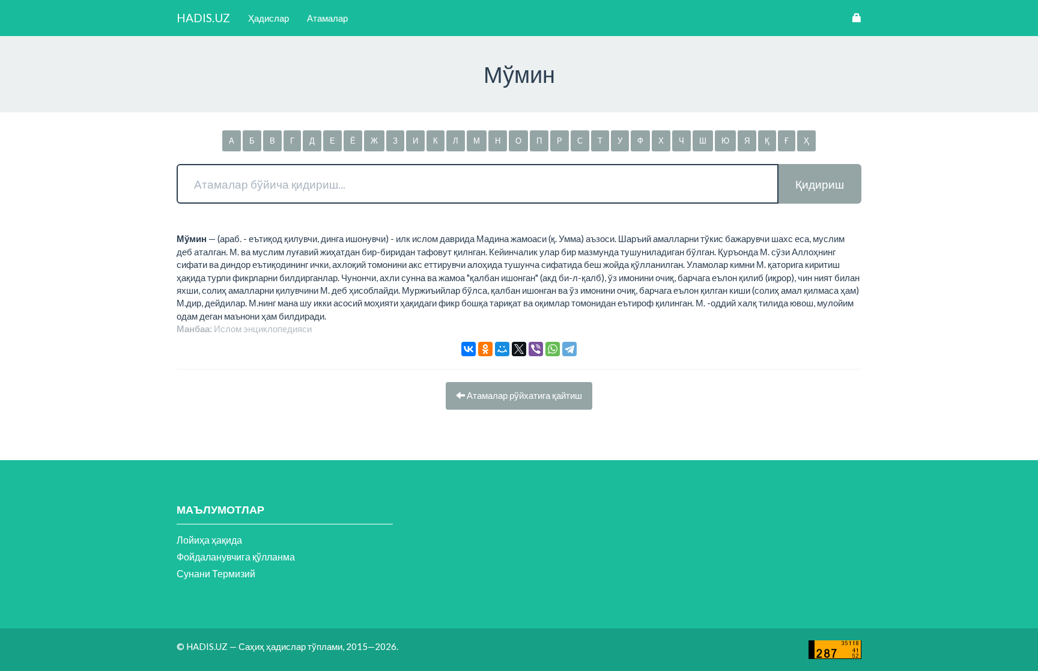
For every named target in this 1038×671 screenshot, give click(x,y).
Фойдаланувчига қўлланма (236, 556)
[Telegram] (569, 349)
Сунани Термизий (216, 573)
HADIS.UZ (203, 18)
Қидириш (819, 184)
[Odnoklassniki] (485, 349)
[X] (519, 349)
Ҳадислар (268, 18)
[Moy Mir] (502, 349)
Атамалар (327, 18)
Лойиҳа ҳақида (209, 539)
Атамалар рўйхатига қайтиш (523, 395)
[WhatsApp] (552, 349)
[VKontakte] (468, 349)
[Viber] (536, 349)
